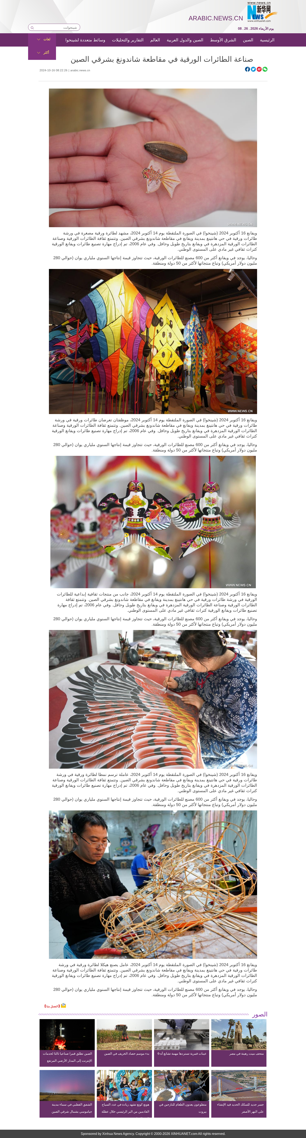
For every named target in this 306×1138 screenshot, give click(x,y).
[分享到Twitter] (253, 69)
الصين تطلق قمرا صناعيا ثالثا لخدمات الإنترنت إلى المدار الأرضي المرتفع (67, 1057)
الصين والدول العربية (185, 40)
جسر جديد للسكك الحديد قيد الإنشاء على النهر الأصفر (240, 1108)
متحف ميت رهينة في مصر (246, 1053)
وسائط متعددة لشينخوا (85, 40)
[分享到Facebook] (247, 69)
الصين (248, 40)
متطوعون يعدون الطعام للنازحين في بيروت (182, 1108)
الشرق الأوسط (223, 40)
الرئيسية (267, 40)
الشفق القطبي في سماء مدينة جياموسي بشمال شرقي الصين (72, 1108)
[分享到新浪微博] (259, 69)
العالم (155, 40)
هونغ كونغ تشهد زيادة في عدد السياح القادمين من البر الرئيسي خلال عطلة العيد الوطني (125, 1111)
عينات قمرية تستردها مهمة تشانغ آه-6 (182, 1053)
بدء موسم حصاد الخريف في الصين (126, 1053)
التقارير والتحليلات (128, 40)
